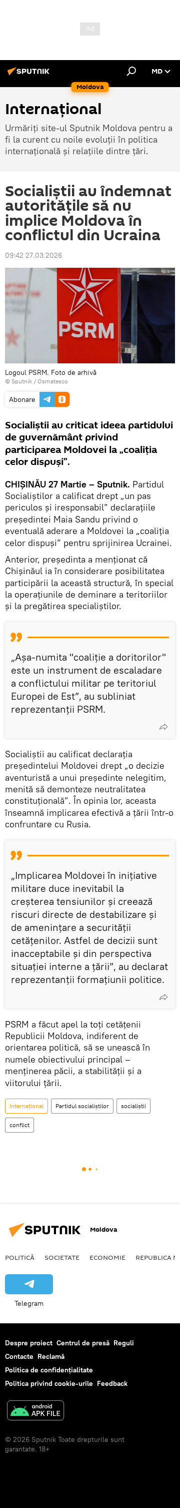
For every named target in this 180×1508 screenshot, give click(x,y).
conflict (20, 1125)
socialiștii (133, 1106)
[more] (164, 727)
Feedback (112, 1383)
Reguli (124, 1342)
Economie (108, 1257)
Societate (62, 1257)
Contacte (19, 1356)
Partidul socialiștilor (82, 1106)
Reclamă (51, 1356)
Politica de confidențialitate (49, 1369)
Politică (19, 1257)
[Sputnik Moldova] (30, 75)
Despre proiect (28, 1342)
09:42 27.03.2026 (33, 255)
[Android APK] (36, 1411)
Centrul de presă (83, 1342)
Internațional (27, 1106)
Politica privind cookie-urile (49, 1383)
